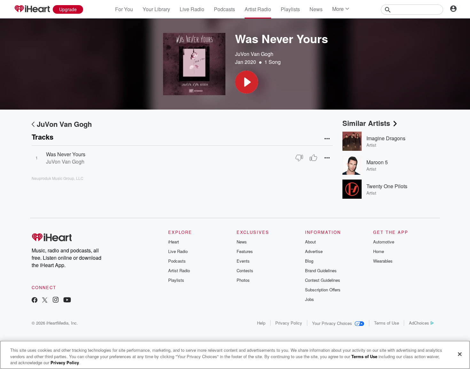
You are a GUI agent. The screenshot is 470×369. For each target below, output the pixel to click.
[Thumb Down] (299, 158)
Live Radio (192, 9)
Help (261, 323)
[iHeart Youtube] (67, 300)
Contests (245, 270)
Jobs (309, 299)
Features (245, 251)
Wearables (383, 261)
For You (124, 9)
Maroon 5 (377, 162)
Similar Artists (366, 123)
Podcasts (224, 9)
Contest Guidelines (322, 280)
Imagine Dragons (385, 138)
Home (378, 251)
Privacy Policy (288, 323)
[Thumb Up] (313, 158)
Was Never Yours (65, 154)
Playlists (290, 9)
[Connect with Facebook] (34, 300)
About (310, 242)
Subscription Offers (323, 290)
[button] (246, 82)
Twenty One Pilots (386, 186)
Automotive (383, 242)
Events (243, 261)
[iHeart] (32, 9)
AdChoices (419, 323)
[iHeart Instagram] (56, 300)
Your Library (156, 9)
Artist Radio (258, 9)
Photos (243, 280)
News (316, 9)
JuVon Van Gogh (254, 54)
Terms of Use (386, 323)
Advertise (314, 251)
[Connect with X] (44, 300)
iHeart (173, 242)
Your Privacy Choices (332, 323)
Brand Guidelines (321, 270)
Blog (309, 261)
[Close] (460, 354)
